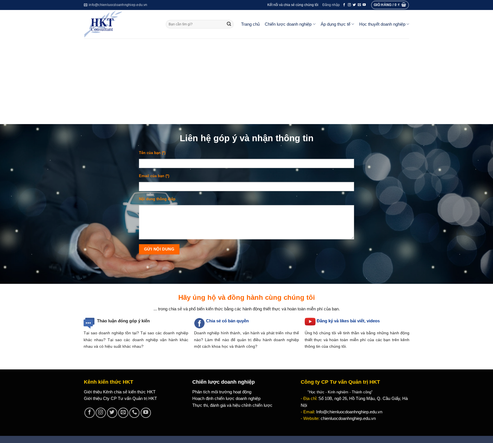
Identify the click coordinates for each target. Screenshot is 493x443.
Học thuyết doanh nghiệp (382, 24)
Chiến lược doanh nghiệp (288, 24)
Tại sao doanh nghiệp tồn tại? (111, 333)
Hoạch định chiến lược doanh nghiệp (226, 398)
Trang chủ (250, 24)
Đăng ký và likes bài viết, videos (348, 321)
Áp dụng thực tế (335, 24)
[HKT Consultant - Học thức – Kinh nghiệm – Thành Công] (120, 24)
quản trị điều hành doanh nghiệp (268, 339)
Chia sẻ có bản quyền (227, 321)
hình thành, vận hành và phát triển (252, 333)
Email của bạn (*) (154, 176)
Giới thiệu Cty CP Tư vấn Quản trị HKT (120, 398)
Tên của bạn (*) (152, 153)
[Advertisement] (246, 81)
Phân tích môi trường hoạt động (221, 392)
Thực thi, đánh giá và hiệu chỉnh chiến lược (232, 405)
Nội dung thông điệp (157, 199)
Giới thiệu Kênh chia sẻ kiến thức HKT (119, 392)
